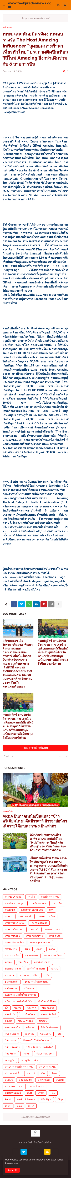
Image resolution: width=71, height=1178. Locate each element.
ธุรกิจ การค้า (11, 981)
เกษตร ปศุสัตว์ (12, 936)
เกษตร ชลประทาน (14, 922)
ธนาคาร (9, 975)
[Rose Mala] (16, 1152)
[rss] (47, 1152)
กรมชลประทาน (13, 896)
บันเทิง (17, 1007)
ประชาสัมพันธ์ (48, 1014)
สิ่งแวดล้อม (44, 1079)
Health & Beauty (26, 1099)
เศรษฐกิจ (9, 1060)
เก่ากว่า (63, 756)
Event (41, 1092)
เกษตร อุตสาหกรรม (40, 942)
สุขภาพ (60, 1079)
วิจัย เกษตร (10, 1040)
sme (19, 1106)
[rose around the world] (31, 1152)
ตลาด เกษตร (31, 955)
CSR (29, 1092)
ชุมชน (26, 949)
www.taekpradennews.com (29, 5)
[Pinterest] (43, 604)
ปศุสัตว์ (43, 1021)
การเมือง (58, 903)
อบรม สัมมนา (36, 1086)
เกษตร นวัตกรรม (14, 929)
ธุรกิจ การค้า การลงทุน (36, 981)
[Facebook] (14, 604)
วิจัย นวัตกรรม (12, 1047)
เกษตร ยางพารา (34, 936)
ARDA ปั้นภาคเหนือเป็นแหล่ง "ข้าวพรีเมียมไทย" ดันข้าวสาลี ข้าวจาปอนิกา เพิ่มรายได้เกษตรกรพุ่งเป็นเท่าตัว (35, 821)
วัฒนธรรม (45, 1034)
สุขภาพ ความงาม (14, 1086)
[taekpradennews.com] (55, 1152)
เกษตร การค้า (25, 916)
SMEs (31, 1106)
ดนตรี (39, 949)
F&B (52, 1092)
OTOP (8, 1106)
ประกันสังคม (28, 1014)
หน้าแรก (7, 27)
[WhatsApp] (29, 604)
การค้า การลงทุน (50, 896)
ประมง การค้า (25, 1021)
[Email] (51, 604)
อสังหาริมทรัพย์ (13, 1092)
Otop (60, 1099)
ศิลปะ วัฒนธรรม (45, 1053)
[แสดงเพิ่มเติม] (58, 604)
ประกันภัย (10, 1014)
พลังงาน (30, 1027)
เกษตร (8, 916)
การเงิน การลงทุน (14, 903)
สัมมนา (9, 1079)
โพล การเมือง (12, 1034)
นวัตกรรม (28, 988)
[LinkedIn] (36, 604)
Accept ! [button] (12, 1170)
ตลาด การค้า (12, 955)
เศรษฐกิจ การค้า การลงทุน (19, 1066)
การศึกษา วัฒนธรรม (32, 909)
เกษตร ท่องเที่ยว (39, 922)
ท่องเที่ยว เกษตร (42, 962)
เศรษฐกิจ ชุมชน (47, 1066)
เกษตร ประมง (52, 929)
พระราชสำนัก (12, 1027)
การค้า (31, 896)
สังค (43, 1073)
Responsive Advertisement (36, 18)
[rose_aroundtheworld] (39, 1152)
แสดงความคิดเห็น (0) (35, 747)
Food (8, 1099)
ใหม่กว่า (8, 756)
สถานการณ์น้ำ (13, 1073)
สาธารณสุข (25, 1079)
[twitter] (24, 1152)
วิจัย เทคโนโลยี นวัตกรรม (36, 1040)
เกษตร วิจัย (54, 936)
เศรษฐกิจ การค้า (29, 1060)
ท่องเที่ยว (23, 962)
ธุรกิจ (46, 975)
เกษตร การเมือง (46, 916)
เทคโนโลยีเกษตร (36, 968)
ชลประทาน (11, 949)
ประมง (8, 1021)
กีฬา (51, 909)
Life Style (46, 1099)
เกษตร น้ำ (34, 929)
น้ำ (6, 1007)
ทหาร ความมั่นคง (53, 955)
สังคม (54, 1073)
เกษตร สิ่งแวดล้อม (14, 942)
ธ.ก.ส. (54, 968)
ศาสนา (26, 1053)
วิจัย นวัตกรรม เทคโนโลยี (39, 1047)
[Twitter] (21, 604)
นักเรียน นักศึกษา (47, 1001)
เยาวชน (29, 1034)
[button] (4, 5)
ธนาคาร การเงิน (29, 975)
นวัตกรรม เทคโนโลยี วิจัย (18, 1001)
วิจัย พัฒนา (11, 1053)
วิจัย (59, 1034)
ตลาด (52, 949)
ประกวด (31, 1007)
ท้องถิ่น (8, 962)
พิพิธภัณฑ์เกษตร (49, 1027)
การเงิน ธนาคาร (38, 903)
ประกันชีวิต (48, 1007)
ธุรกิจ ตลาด (11, 988)
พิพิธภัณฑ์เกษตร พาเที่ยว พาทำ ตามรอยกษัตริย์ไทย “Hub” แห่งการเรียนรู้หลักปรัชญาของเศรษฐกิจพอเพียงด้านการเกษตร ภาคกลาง (48, 842)
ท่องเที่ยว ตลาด (13, 968)
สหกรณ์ (31, 1073)
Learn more (11, 1163)
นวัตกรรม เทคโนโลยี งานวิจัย (20, 994)
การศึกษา (10, 909)
